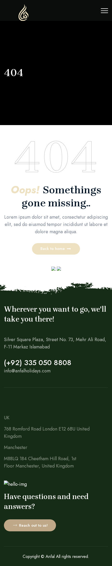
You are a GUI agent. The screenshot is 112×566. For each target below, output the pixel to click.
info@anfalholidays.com (27, 370)
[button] (56, 249)
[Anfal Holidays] (23, 19)
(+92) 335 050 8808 (37, 362)
